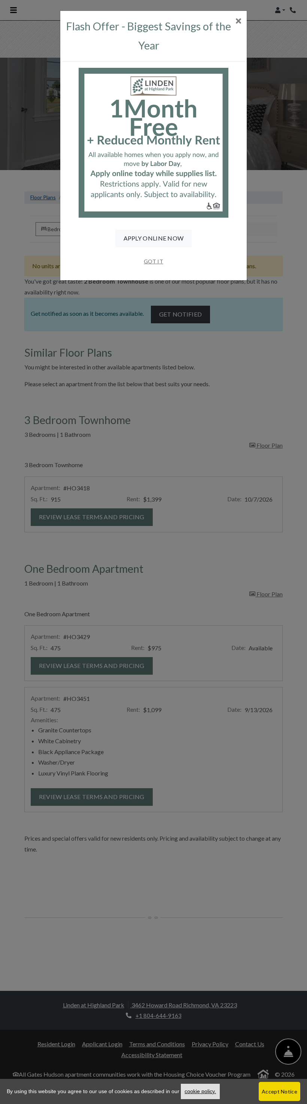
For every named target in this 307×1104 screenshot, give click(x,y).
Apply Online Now (154, 238)
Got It (153, 261)
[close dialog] (238, 21)
